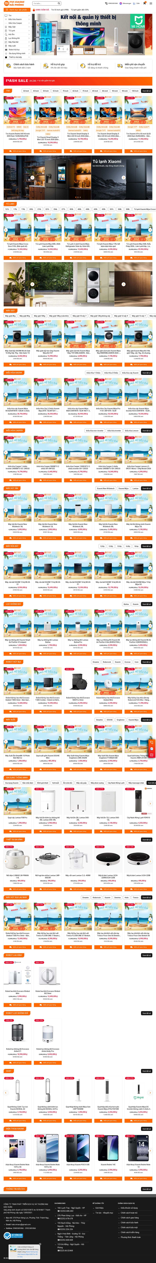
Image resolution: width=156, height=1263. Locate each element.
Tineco (135, 898)
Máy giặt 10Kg (39, 316)
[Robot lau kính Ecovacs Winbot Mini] (17, 974)
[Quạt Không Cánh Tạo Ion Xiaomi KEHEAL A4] (17, 1090)
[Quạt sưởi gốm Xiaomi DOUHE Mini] (48, 739)
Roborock (107, 662)
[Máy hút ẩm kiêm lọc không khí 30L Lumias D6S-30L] (48, 801)
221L (47, 209)
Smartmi (99, 720)
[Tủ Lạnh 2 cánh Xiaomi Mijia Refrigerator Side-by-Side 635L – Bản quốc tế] (78, 227)
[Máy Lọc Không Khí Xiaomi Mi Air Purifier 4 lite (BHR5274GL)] (108, 623)
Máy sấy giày (81, 783)
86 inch (105, 91)
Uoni (136, 662)
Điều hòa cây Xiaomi (130, 373)
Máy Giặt (12, 27)
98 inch (125, 91)
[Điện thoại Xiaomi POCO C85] (78, 1148)
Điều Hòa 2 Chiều (111, 373)
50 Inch (46, 91)
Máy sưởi (12, 46)
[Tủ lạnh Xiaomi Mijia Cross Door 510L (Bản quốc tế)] (17, 227)
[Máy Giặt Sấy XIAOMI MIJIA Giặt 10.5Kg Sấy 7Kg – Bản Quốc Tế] (17, 334)
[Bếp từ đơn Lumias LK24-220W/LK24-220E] (108, 859)
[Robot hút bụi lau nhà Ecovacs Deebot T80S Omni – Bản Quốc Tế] (17, 681)
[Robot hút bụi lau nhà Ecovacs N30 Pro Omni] (78, 681)
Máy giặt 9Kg (25, 316)
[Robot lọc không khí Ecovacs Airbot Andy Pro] (48, 1032)
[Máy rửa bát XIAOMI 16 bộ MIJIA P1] (78, 565)
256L (55, 209)
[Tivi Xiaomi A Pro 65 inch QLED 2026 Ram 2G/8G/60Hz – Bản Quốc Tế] (138, 110)
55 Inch (55, 91)
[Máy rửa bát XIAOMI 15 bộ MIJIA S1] (48, 565)
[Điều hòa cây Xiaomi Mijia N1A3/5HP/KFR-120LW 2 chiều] (17, 392)
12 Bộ (102, 546)
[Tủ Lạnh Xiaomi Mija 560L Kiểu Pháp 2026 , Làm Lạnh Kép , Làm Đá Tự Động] (138, 227)
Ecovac (128, 662)
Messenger (127, 3)
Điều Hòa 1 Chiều (93, 373)
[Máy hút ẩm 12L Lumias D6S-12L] (108, 801)
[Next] (150, 118)
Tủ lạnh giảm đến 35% (80, 10)
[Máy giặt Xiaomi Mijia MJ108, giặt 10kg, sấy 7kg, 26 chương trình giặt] (138, 334)
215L (39, 209)
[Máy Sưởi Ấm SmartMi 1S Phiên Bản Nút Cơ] (17, 739)
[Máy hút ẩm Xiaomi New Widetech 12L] (48, 508)
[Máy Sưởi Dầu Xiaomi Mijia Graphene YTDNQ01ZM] (108, 739)
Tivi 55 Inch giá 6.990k (60, 10)
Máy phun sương (97, 783)
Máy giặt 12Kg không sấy (100, 316)
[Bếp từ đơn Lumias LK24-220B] (138, 859)
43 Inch (36, 91)
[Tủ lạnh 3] (46, 177)
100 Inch (135, 91)
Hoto (127, 898)
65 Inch (75, 91)
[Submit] (59, 3)
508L (120, 209)
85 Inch (95, 91)
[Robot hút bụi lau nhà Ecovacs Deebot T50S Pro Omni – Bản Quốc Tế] (17, 917)
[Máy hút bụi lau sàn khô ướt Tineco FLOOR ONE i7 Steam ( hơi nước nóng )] (48, 917)
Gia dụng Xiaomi (11, 783)
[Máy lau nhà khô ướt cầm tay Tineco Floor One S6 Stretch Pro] (108, 917)
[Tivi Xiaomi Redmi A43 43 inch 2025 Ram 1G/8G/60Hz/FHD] (17, 110)
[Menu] (150, 3)
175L (15, 209)
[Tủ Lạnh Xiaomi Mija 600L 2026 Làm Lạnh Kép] (48, 227)
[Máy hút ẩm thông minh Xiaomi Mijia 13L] (138, 508)
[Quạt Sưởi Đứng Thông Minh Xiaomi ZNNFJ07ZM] (138, 739)
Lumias (135, 488)
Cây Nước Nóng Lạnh (116, 783)
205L (31, 209)
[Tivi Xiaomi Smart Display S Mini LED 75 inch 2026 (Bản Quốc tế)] (48, 110)
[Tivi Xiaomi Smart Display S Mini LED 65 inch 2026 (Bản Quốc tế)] (108, 110)
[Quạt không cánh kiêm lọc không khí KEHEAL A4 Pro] (48, 1090)
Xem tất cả (147, 91)
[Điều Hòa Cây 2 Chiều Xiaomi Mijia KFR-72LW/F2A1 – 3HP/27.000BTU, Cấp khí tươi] (48, 392)
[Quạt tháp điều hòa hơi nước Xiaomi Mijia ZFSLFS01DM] (108, 1090)
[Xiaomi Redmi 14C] (108, 1148)
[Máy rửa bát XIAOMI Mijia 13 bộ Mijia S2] (138, 565)
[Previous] (6, 118)
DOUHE (110, 720)
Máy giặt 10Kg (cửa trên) (59, 316)
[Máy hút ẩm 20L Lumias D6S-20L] (78, 801)
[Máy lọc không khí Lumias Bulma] (48, 623)
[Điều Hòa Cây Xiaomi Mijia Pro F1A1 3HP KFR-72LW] (108, 392)
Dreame (96, 662)
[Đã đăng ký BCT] (13, 1235)
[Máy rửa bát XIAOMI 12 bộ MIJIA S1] (17, 565)
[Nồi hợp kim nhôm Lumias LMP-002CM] (48, 859)
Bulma (126, 604)
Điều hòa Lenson (131, 431)
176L (23, 209)
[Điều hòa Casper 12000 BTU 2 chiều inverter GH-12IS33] (78, 450)
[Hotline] (152, 742)
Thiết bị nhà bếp (15, 57)
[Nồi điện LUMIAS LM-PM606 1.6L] (17, 859)
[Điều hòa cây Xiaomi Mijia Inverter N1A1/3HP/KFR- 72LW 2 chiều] (138, 392)
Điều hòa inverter (114, 431)
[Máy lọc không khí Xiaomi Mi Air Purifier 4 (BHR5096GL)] (138, 623)
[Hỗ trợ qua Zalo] (152, 749)
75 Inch (85, 91)
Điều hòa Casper (15, 23)
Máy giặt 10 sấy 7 (79, 316)
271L (63, 209)
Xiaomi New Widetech (105, 488)
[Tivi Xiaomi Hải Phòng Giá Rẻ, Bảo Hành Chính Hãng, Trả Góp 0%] (16, 3)
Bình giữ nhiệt (42, 783)
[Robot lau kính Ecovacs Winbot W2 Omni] (48, 974)
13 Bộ (111, 546)
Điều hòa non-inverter (94, 431)
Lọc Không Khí (14, 38)
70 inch (65, 91)
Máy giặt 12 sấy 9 (121, 316)
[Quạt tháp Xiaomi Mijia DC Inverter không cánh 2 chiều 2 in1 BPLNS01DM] (138, 1090)
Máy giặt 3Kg (10, 316)
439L (96, 209)
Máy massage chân (136, 783)
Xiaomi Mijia (123, 488)
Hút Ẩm (12, 34)
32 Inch (26, 91)
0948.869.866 (113, 3)
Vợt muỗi (55, 783)
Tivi (10, 16)
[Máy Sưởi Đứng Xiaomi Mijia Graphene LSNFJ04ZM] (78, 739)
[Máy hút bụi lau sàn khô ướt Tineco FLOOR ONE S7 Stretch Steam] (78, 917)
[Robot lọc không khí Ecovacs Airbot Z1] (17, 1032)
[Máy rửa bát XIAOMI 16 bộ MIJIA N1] (108, 565)
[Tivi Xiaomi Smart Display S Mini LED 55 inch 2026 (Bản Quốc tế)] (78, 110)
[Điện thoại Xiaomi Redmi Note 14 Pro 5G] (48, 1148)
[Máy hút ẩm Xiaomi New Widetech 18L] (17, 508)
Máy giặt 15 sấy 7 (139, 316)
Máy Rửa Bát (13, 42)
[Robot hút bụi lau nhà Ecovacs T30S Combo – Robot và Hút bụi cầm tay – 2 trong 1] (48, 681)
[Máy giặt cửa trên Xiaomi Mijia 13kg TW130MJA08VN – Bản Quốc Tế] (78, 334)
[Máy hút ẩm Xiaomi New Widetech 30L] (108, 508)
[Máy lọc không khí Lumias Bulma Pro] (78, 623)
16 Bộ (128, 546)
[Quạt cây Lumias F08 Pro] (17, 801)
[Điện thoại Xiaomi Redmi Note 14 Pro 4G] (17, 1148)
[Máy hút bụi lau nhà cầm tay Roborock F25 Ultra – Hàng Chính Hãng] (138, 681)
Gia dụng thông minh (17, 53)
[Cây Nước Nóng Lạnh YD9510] (138, 801)
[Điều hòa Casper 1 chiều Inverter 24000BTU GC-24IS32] (17, 450)
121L (7, 209)
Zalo (138, 3)
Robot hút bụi (14, 50)
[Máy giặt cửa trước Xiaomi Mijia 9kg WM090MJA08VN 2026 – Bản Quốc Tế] (108, 334)
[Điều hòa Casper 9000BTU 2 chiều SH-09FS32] (48, 450)
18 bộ (136, 546)
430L (88, 209)
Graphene (120, 720)
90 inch (115, 91)
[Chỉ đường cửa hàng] (152, 755)
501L (112, 209)
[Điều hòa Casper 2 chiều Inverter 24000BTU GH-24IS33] (108, 450)
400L (80, 209)
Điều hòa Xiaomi (15, 19)
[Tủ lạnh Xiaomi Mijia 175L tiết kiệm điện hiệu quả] (108, 227)
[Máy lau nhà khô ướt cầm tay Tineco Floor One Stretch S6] (138, 917)
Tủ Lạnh (12, 31)
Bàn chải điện (28, 783)
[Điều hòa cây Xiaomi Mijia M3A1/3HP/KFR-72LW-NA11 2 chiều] (78, 392)
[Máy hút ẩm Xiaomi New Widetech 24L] (78, 508)
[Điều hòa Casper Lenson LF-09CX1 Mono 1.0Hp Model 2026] (138, 450)
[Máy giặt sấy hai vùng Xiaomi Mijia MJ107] (48, 334)
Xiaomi (135, 604)
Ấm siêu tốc (67, 783)
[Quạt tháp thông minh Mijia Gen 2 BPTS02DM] (78, 1090)
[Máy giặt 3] (81, 284)
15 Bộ (119, 546)
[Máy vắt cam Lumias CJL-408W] (78, 859)
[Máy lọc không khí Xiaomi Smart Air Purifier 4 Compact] (17, 623)
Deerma (117, 898)
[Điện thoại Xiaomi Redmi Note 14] (138, 1148)
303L (71, 209)
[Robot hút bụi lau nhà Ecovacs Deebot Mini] (108, 681)
